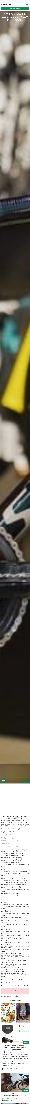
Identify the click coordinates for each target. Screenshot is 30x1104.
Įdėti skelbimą (16, 8)
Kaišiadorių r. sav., (8, 1100)
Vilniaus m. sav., (7, 1069)
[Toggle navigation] (27, 4)
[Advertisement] (15, 799)
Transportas (7, 1068)
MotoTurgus (6, 4)
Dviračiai (14, 1068)
